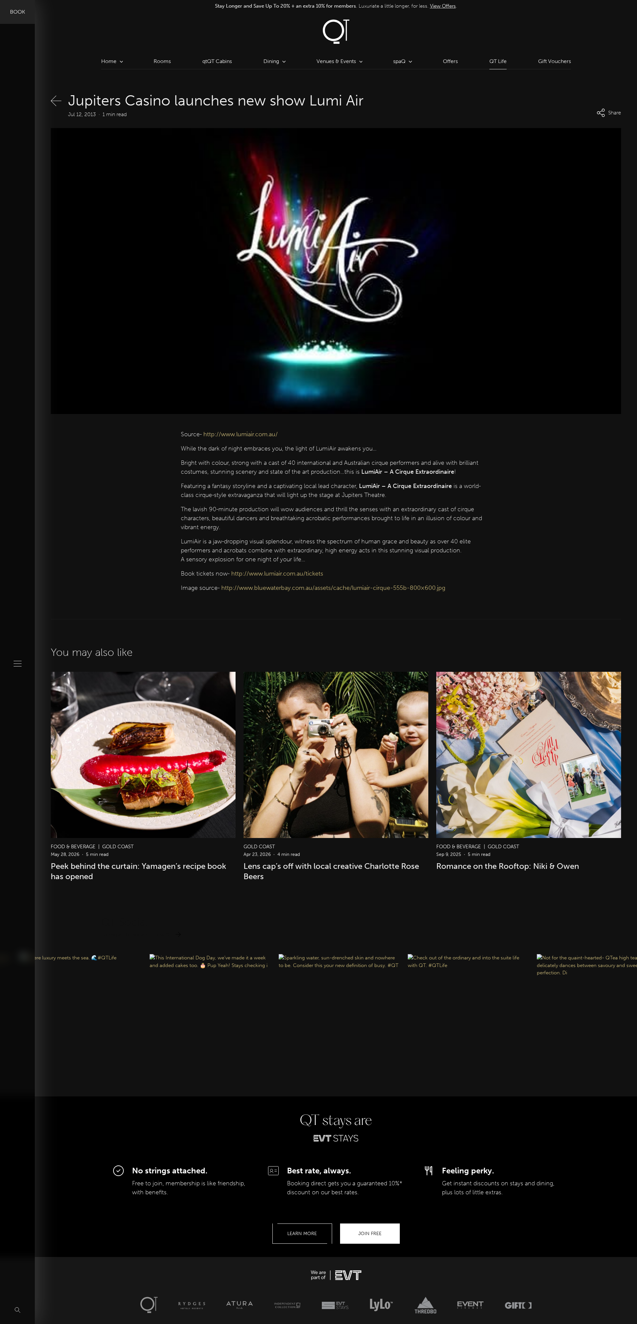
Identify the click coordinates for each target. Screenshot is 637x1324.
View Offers (429, 6)
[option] (336, 6)
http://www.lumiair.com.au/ (240, 434)
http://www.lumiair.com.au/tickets (277, 573)
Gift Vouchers (554, 61)
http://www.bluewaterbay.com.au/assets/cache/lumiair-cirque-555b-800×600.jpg (333, 588)
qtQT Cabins (217, 61)
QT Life (498, 61)
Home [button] (108, 61)
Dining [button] (271, 61)
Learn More (302, 1233)
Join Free (370, 1233)
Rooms (162, 61)
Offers (450, 61)
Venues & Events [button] (336, 61)
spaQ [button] (399, 61)
